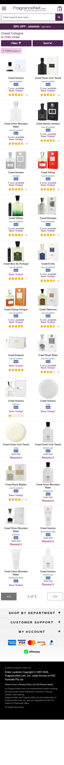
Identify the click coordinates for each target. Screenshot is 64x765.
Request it (16, 457)
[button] (4, 8)
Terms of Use (11, 684)
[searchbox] (28, 17)
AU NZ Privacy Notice (43, 684)
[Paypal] (51, 642)
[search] (54, 9)
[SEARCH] (59, 17)
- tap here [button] (32, 26)
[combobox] (32, 17)
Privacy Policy (25, 684)
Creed (12, 50)
